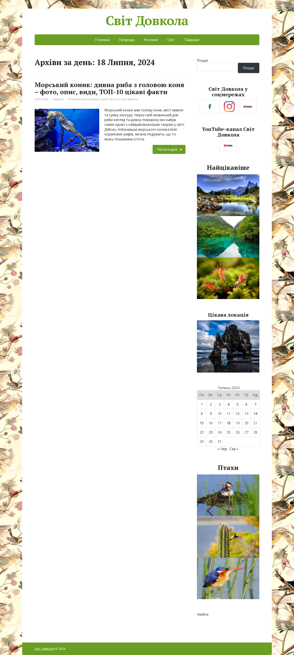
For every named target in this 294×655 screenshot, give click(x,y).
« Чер (222, 448)
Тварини (191, 39)
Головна (102, 39)
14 (255, 413)
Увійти (202, 614)
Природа (126, 39)
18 (229, 423)
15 (202, 423)
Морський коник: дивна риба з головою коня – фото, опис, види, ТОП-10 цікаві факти (109, 88)
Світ (171, 39)
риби (105, 99)
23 (211, 432)
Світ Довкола (147, 20)
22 (202, 432)
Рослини (151, 39)
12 (238, 413)
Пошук (202, 60)
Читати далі (167, 149)
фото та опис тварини (124, 99)
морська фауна (91, 99)
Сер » (234, 448)
